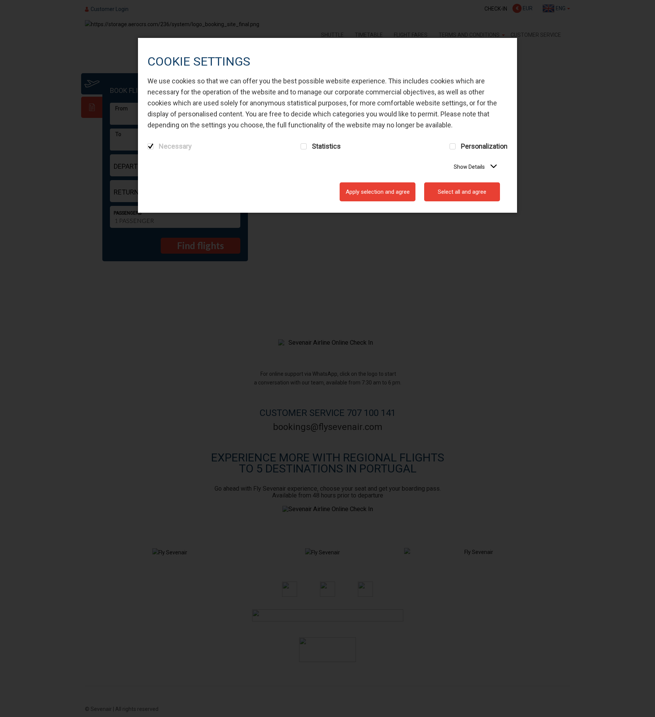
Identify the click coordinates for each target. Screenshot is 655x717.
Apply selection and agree (378, 191)
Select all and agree (462, 191)
